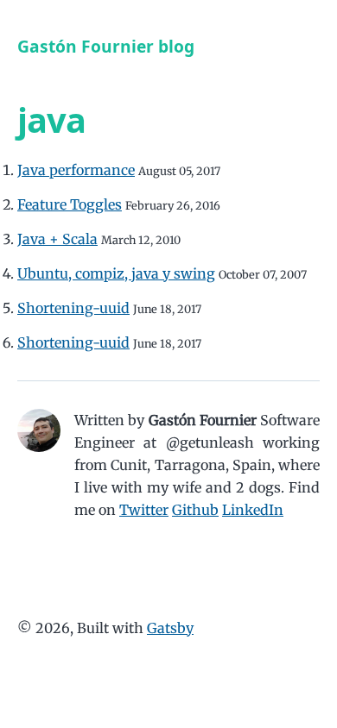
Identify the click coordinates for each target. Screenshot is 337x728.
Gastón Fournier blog (105, 46)
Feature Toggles (69, 204)
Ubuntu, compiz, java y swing (116, 273)
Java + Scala (57, 239)
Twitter (143, 509)
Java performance (76, 170)
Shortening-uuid (73, 308)
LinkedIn (252, 509)
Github (195, 509)
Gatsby (170, 628)
